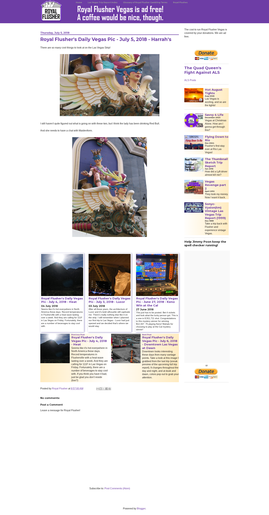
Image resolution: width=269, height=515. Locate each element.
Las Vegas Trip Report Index (102, 2)
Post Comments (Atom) (117, 488)
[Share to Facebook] (106, 388)
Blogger (141, 508)
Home (79, 2)
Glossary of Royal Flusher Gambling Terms (145, 2)
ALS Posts (190, 80)
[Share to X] (103, 388)
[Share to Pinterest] (109, 388)
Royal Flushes (180, 2)
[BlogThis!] (100, 388)
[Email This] (97, 388)
